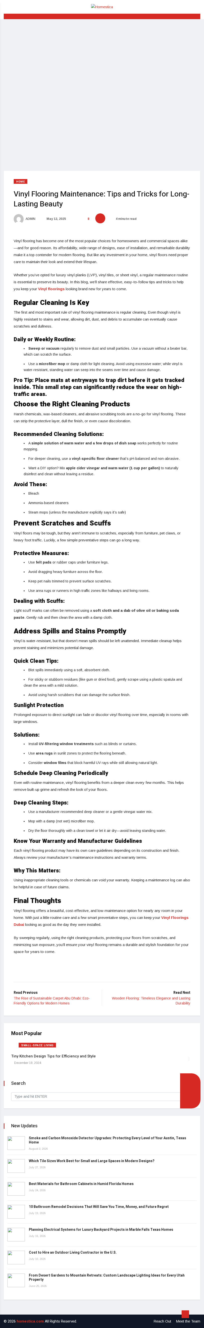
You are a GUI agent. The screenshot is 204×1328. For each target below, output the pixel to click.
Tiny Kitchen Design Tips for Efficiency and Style (53, 1056)
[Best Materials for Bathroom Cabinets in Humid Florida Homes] (16, 1189)
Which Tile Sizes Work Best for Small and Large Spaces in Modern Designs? (91, 1161)
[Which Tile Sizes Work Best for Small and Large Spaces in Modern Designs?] (16, 1166)
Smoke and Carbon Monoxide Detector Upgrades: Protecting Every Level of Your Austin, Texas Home (107, 1140)
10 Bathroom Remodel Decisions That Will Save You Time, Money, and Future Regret (99, 1206)
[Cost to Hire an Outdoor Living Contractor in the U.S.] (16, 1257)
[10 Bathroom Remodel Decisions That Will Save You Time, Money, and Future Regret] (16, 1212)
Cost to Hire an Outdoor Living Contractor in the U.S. (73, 1252)
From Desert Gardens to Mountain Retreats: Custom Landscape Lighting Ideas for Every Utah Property (107, 1277)
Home (20, 182)
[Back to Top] (185, 1314)
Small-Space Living (37, 1045)
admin (30, 219)
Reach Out (162, 1321)
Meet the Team (188, 1321)
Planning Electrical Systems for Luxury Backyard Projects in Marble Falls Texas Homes (101, 1229)
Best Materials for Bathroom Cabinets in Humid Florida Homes (81, 1183)
